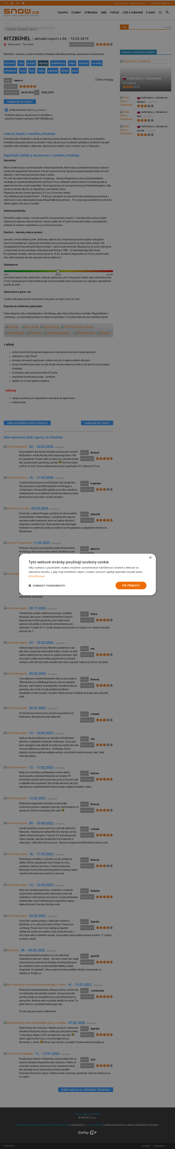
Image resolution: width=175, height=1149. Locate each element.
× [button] (150, 557)
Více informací (37, 576)
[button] (47, 585)
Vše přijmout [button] (131, 585)
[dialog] (87, 574)
